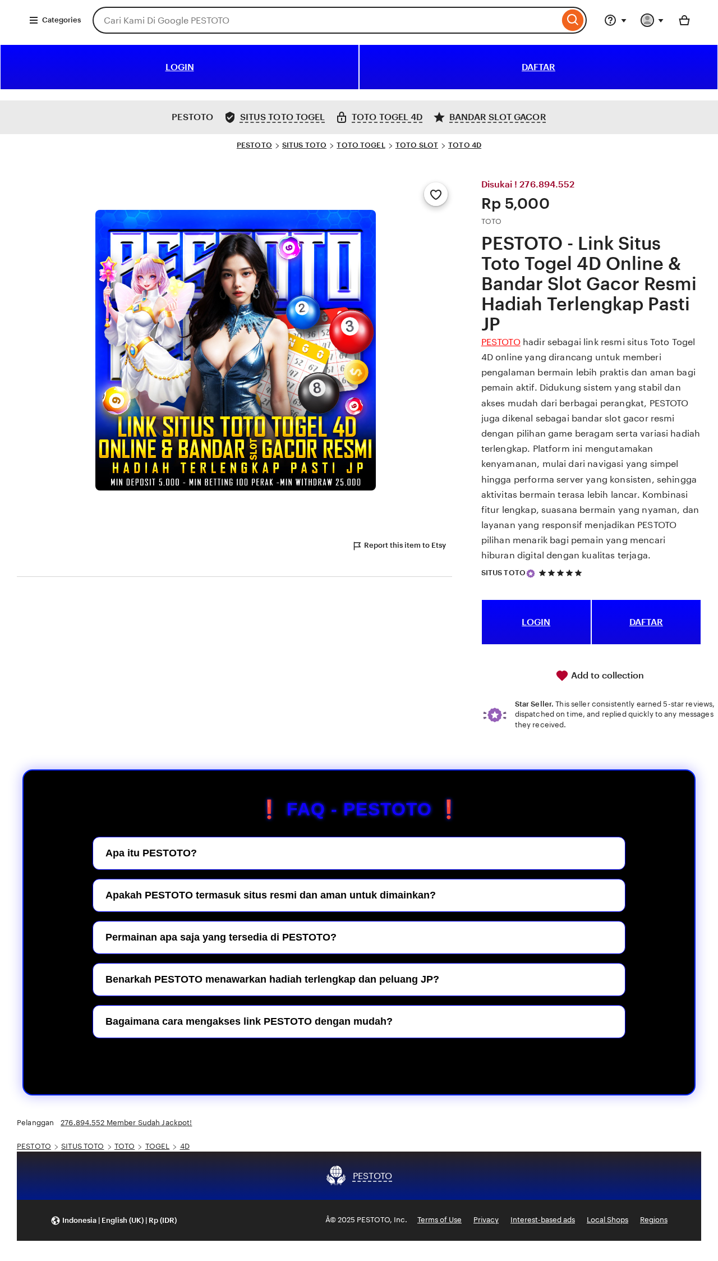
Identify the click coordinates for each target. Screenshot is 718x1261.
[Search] (573, 20)
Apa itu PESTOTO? (151, 853)
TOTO (124, 1146)
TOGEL (157, 1146)
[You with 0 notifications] (652, 20)
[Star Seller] (531, 573)
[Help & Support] (615, 20)
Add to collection (606, 675)
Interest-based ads (542, 1220)
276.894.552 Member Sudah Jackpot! (126, 1122)
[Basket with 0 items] (684, 20)
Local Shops (607, 1220)
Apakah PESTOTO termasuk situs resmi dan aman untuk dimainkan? (270, 895)
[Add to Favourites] (436, 194)
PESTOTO (254, 145)
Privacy (486, 1220)
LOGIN (179, 67)
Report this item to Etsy (405, 545)
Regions (654, 1220)
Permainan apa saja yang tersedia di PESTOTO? (221, 937)
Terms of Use (439, 1220)
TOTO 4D (464, 145)
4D (185, 1146)
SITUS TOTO (304, 145)
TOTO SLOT (416, 145)
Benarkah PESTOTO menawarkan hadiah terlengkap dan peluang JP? (272, 979)
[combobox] (326, 20)
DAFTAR (538, 67)
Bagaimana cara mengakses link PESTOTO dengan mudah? (249, 1021)
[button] (113, 1220)
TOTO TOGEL (361, 145)
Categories (61, 20)
